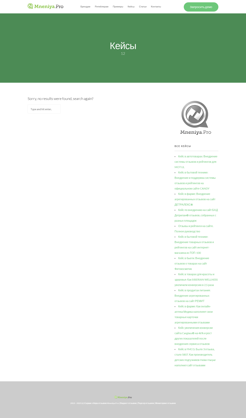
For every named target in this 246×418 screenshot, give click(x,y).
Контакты (156, 6)
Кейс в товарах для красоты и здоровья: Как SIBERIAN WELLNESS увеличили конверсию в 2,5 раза (196, 279)
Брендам (85, 6)
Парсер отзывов (146, 403)
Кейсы (131, 6)
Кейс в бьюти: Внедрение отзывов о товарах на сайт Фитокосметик (192, 263)
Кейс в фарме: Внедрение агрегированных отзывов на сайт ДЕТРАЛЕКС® (195, 199)
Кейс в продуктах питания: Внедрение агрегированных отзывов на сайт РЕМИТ (193, 295)
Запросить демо (201, 7)
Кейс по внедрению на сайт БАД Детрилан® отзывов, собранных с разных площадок (196, 215)
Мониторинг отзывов (165, 403)
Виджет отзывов (128, 403)
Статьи (143, 6)
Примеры (118, 6)
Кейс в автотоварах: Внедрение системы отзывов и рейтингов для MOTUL (196, 162)
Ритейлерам (101, 6)
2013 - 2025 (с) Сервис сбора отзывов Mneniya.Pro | (95, 403)
